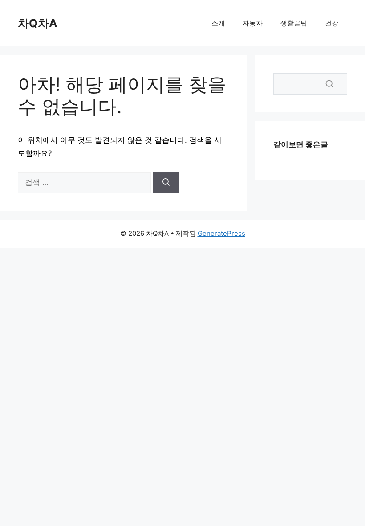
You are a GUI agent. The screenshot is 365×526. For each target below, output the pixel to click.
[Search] (329, 84)
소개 (218, 23)
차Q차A (37, 23)
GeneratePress (221, 233)
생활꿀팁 (293, 23)
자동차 (253, 23)
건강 (331, 23)
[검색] (166, 182)
